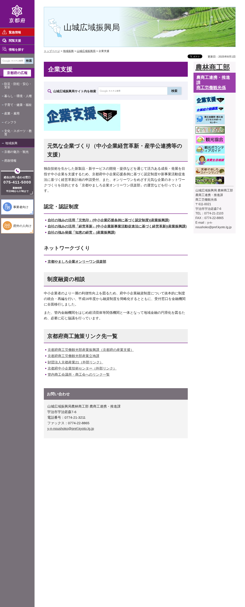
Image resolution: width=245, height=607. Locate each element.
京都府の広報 (17, 73)
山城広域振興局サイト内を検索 (74, 91)
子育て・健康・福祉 (18, 104)
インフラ (10, 122)
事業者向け (21, 207)
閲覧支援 (15, 40)
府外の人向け (22, 225)
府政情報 (10, 160)
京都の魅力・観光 (16, 151)
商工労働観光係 (211, 87)
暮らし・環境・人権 (18, 96)
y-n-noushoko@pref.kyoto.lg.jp (70, 429)
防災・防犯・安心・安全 (18, 85)
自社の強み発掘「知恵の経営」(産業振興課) (81, 232)
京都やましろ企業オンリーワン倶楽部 (77, 262)
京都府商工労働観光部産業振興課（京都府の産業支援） (91, 350)
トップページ (52, 51)
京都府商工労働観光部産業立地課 (73, 356)
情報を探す (16, 49)
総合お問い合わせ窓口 (17, 177)
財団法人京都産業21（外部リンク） (75, 362)
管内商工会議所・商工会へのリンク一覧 (79, 374)
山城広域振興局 (86, 51)
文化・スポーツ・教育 (18, 132)
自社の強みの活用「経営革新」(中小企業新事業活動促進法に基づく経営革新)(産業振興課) (117, 226)
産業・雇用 (12, 113)
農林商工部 (212, 67)
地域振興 (11, 143)
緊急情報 (15, 32)
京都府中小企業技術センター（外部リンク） (82, 368)
